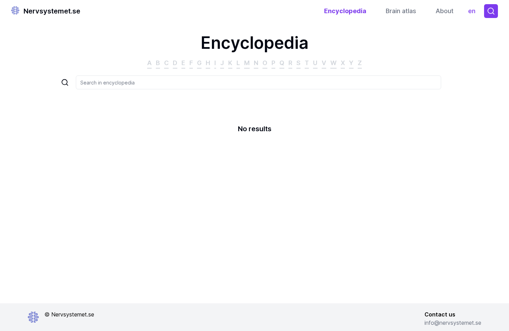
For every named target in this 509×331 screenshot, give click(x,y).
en (473, 12)
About (445, 11)
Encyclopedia (345, 11)
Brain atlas (401, 11)
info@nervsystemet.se (453, 322)
